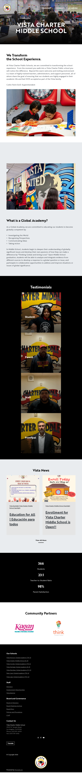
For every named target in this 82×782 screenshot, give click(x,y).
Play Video (29, 321)
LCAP (8, 715)
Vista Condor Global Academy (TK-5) (18, 664)
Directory (9, 687)
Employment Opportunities (15, 690)
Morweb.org (18, 770)
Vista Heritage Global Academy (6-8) (18, 667)
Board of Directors (12, 703)
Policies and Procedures (14, 712)
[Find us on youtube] (43, 738)
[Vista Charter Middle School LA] (7, 8)
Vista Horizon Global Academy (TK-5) (18, 658)
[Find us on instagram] (38, 738)
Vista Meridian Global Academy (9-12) (18, 670)
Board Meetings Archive (14, 706)
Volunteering (10, 693)
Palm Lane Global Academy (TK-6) (17, 673)
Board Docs (10, 709)
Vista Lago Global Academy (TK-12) (17, 677)
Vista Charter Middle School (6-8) (17, 661)
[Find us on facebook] (40, 738)
